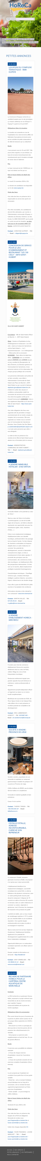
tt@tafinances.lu (12, 811)
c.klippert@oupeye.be (21, 233)
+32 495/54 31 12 (13, 962)
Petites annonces (13, 1152)
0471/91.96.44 (12, 601)
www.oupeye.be (18, 188)
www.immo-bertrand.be (25, 593)
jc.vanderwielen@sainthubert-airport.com (20, 426)
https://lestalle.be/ (20, 954)
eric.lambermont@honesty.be (21, 717)
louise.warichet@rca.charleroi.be (17, 1122)
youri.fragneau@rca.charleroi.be (17, 1120)
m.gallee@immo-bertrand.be (16, 603)
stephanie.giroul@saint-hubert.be (18, 387)
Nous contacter (12, 1154)
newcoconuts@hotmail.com (16, 964)
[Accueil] (20, 7)
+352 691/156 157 (13, 809)
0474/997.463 (23, 715)
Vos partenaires (26, 1152)
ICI (27, 1127)
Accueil (9, 1150)
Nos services (18, 1150)
